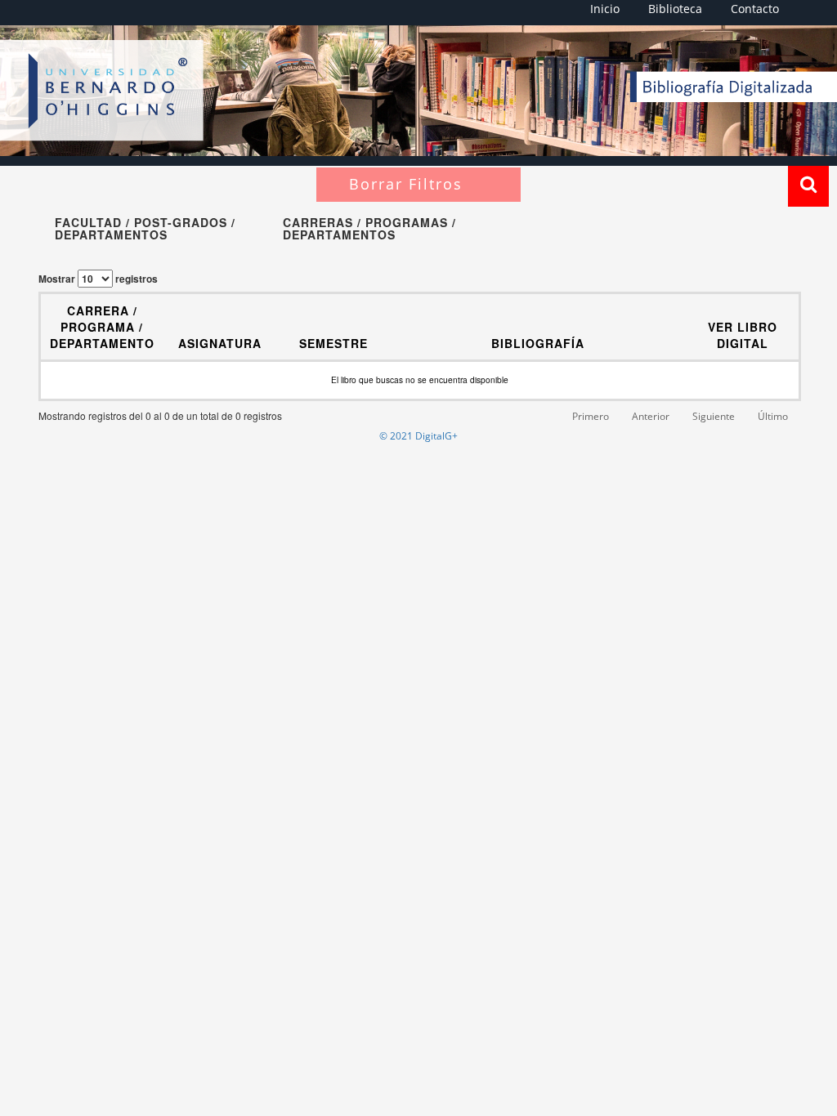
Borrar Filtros (406, 184)
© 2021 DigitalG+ (418, 436)
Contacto (755, 8)
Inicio (605, 8)
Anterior (650, 416)
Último (773, 416)
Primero (590, 416)
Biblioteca (675, 8)
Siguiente (713, 416)
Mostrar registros (98, 278)
